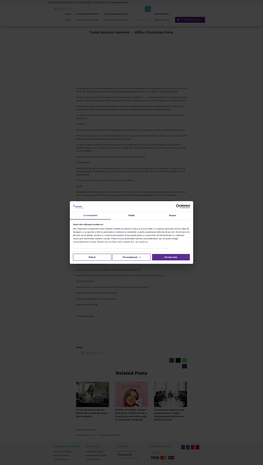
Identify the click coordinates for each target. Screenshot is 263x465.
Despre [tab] (172, 215)
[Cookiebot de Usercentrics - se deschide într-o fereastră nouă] (178, 206)
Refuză (92, 257)
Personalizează (130, 257)
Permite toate (171, 257)
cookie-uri (119, 228)
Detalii (165, 248)
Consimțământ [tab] (90, 215)
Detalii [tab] (131, 215)
